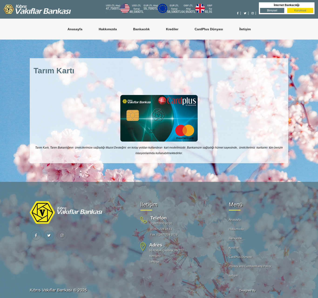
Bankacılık (141, 29)
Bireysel (272, 10)
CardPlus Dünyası (209, 29)
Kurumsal (300, 10)
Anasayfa (75, 29)
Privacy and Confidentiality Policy (250, 266)
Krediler (172, 29)
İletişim (245, 29)
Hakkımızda (108, 29)
